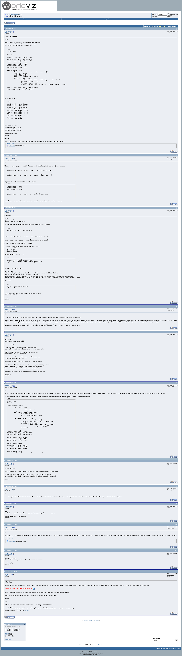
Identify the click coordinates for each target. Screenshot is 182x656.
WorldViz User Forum (12, 14)
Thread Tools (147, 26)
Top (179, 648)
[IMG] (6, 635)
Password (154, 16)
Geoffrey (8, 32)
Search (159, 19)
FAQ (61, 19)
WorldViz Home (167, 648)
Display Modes (172, 26)
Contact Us (159, 648)
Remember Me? (174, 14)
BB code (7, 633)
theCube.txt (12, 145)
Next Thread (96, 620)
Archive (175, 648)
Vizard (20, 14)
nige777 (8, 574)
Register (25, 19)
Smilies (6, 634)
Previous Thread (87, 620)
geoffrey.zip (12, 541)
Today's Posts (108, 19)
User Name (155, 14)
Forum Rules (8, 639)
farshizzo (9, 158)
